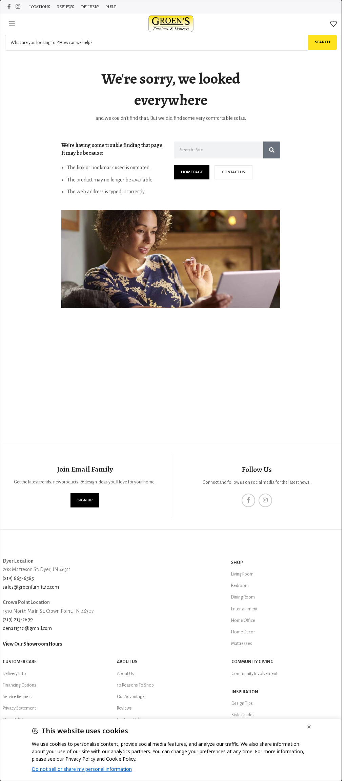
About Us (127, 661)
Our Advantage (131, 696)
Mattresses (241, 643)
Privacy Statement (19, 708)
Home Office (243, 620)
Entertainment (244, 609)
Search (322, 42)
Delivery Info (14, 673)
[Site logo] (171, 23)
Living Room (242, 574)
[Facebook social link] (9, 6)
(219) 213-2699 (18, 619)
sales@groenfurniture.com (31, 587)
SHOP (237, 562)
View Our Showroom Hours (32, 644)
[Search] (271, 150)
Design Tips (242, 703)
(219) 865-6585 (18, 578)
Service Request (17, 696)
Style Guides (242, 715)
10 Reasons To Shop (135, 685)
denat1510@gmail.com (27, 628)
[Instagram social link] (17, 6)
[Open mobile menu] (12, 23)
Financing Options (19, 685)
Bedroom (240, 585)
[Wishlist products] (333, 23)
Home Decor (243, 632)
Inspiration (244, 692)
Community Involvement (254, 673)
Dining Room (243, 597)
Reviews (124, 708)
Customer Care (20, 661)
